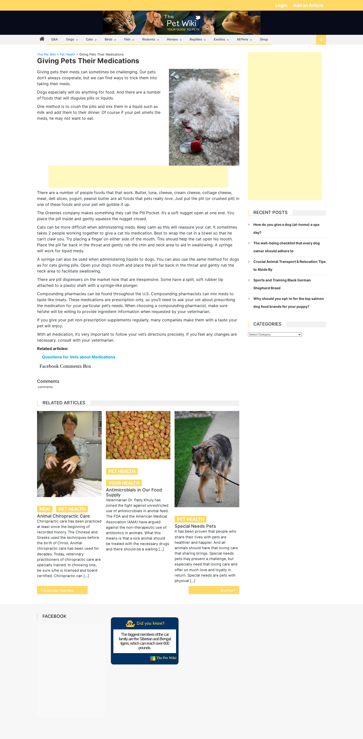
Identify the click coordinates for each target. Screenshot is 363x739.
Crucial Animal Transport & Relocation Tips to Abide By (289, 265)
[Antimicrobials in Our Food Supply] (138, 435)
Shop (264, 39)
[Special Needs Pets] (207, 459)
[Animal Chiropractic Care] (69, 454)
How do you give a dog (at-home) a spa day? (286, 228)
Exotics (219, 39)
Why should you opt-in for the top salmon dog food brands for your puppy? (288, 302)
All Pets (242, 39)
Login (281, 5)
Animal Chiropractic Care (63, 516)
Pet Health (72, 509)
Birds (108, 39)
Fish (127, 39)
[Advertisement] (138, 177)
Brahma (227, 590)
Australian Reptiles (58, 590)
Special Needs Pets (195, 526)
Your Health (123, 483)
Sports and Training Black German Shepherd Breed (282, 284)
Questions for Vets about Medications (78, 356)
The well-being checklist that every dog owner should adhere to (286, 247)
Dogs (70, 39)
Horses (172, 39)
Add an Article (308, 5)
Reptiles (196, 39)
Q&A (54, 39)
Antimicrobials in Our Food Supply (134, 492)
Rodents (148, 39)
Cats (89, 39)
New (45, 509)
